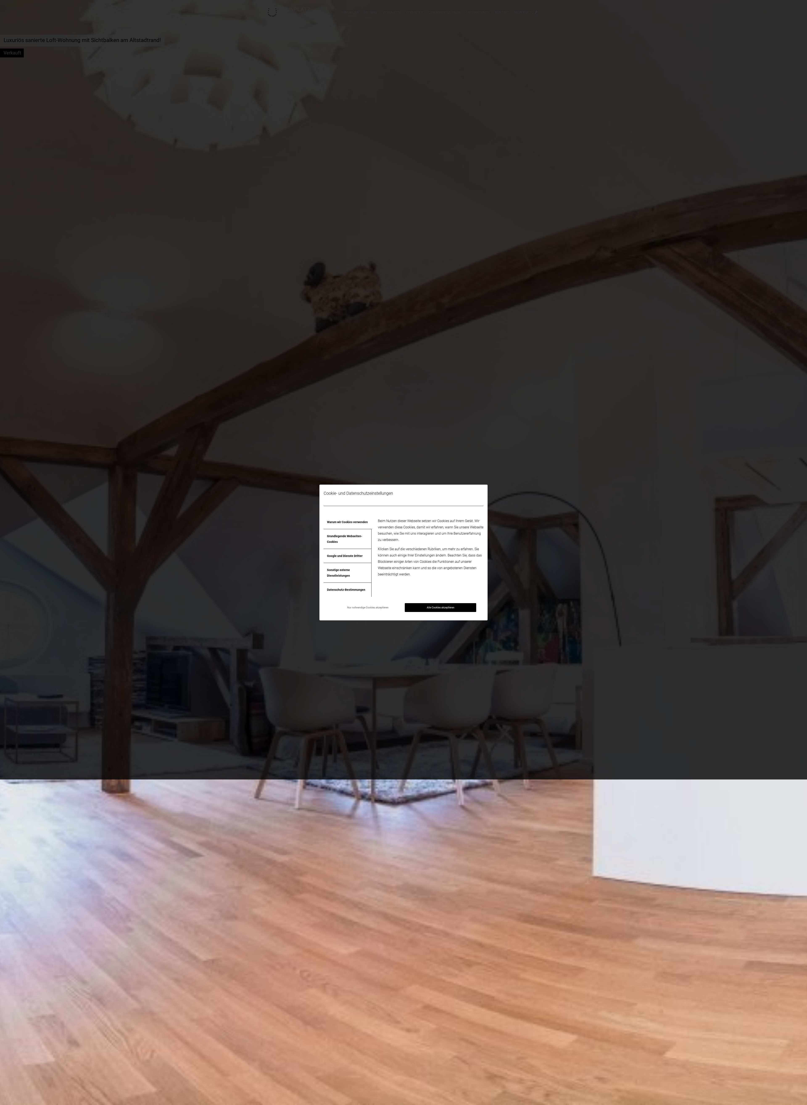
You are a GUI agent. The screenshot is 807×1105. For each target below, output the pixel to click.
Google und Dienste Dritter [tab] (345, 556)
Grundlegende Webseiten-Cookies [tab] (344, 538)
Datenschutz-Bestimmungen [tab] (346, 589)
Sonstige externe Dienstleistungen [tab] (338, 572)
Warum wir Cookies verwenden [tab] (347, 522)
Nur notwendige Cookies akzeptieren (368, 607)
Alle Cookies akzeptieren (440, 607)
